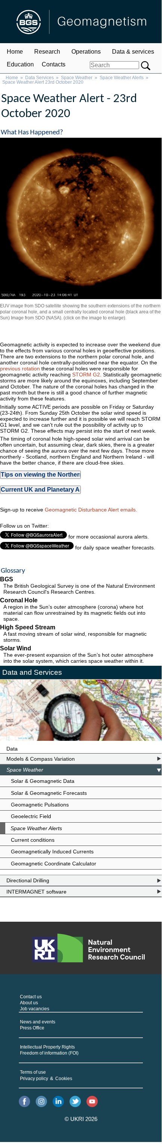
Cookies (63, 1078)
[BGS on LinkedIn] (58, 1102)
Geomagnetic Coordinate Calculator (53, 864)
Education (20, 64)
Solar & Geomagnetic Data (42, 781)
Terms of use (33, 1072)
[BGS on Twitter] (75, 1102)
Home (15, 51)
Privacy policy (34, 1078)
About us (29, 1002)
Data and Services (32, 672)
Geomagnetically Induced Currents (52, 852)
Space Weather (76, 77)
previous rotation (20, 369)
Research (47, 51)
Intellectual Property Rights (47, 1047)
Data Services (39, 77)
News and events (37, 1022)
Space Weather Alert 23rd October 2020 (42, 82)
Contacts (53, 64)
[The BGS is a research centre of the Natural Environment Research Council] (88, 948)
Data (12, 749)
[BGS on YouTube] (92, 1102)
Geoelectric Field (31, 816)
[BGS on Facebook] (24, 1102)
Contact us (31, 996)
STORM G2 (86, 375)
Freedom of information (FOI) (49, 1053)
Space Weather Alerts (122, 77)
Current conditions (33, 840)
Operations (86, 51)
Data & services (133, 51)
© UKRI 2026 (81, 1119)
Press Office (32, 1028)
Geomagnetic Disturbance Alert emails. (91, 510)
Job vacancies (34, 1008)
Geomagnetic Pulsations (40, 805)
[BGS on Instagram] (41, 1102)
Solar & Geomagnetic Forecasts (49, 793)
